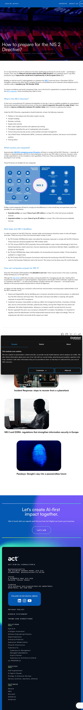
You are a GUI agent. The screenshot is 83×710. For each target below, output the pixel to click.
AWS (10, 691)
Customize (40, 370)
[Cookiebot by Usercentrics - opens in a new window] (72, 338)
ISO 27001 (16, 278)
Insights (10, 53)
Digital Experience (15, 637)
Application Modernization (18, 642)
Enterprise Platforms (15, 639)
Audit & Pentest (16, 655)
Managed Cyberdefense (19, 653)
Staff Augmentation (15, 670)
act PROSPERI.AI (14, 660)
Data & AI (11, 628)
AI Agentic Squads (15, 673)
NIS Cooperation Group (33, 244)
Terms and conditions (20, 619)
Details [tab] (41, 344)
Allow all (68, 370)
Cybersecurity (26, 53)
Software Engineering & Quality (20, 634)
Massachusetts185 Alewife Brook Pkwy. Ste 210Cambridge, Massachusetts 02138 (26, 570)
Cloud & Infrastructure (16, 645)
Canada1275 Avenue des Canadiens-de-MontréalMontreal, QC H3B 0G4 (30, 586)
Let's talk (41, 530)
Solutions (18, 53)
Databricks (12, 699)
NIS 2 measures (11, 91)
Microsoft (11, 694)
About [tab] (69, 344)
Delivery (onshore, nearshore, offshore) (23, 679)
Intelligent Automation (16, 631)
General (11, 688)
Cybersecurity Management (20, 650)
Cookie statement (18, 614)
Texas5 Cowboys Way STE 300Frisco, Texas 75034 (20, 578)
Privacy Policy (16, 609)
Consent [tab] (14, 344)
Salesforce (12, 697)
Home (4, 53)
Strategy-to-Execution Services (19, 676)
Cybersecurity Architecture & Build (23, 658)
